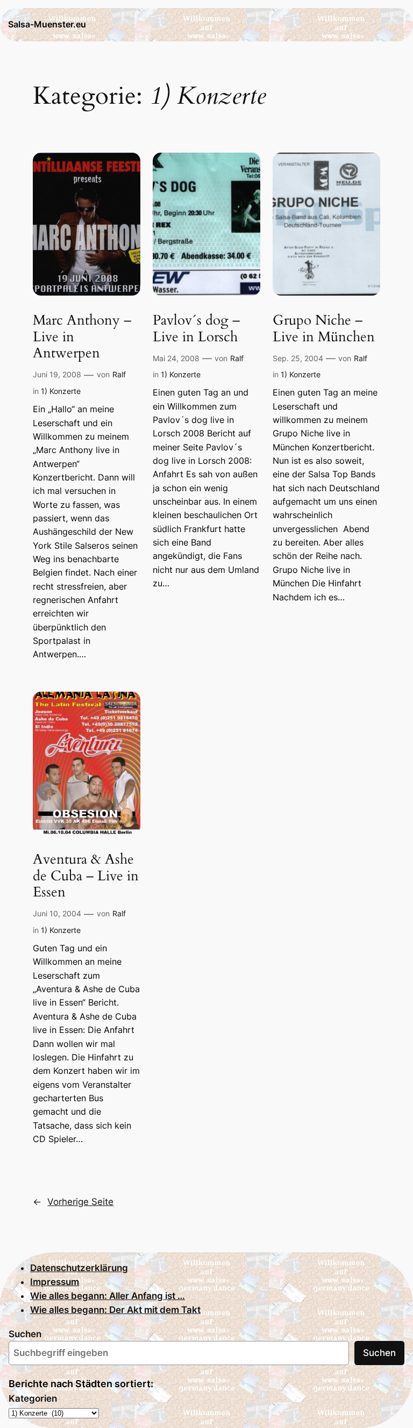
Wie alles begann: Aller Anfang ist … (107, 1295)
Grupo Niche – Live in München (324, 329)
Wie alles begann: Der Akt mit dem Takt (115, 1309)
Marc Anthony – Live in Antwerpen (82, 337)
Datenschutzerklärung (79, 1267)
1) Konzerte (61, 391)
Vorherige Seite (73, 1201)
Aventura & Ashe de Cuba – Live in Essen (86, 876)
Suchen (25, 1334)
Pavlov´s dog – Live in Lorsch (196, 329)
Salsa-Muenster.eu (47, 24)
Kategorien (33, 1398)
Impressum (54, 1281)
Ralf (119, 374)
